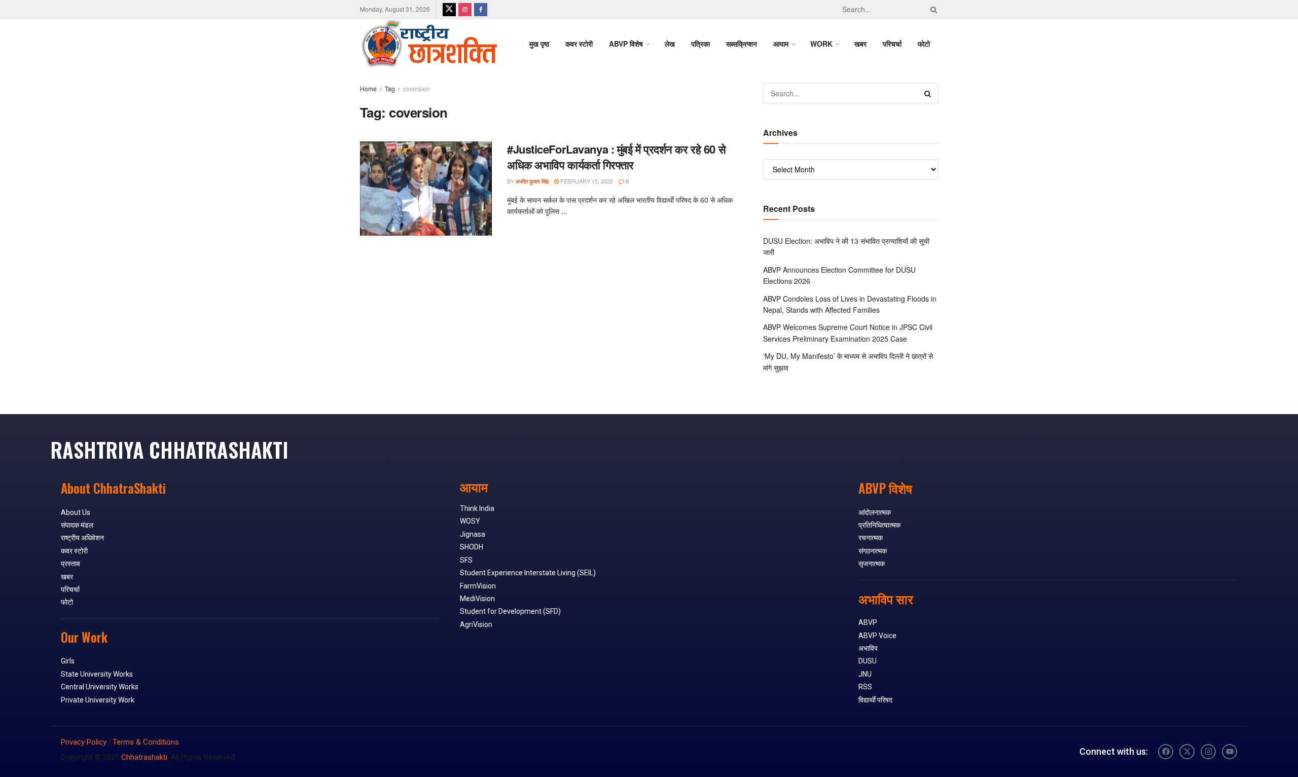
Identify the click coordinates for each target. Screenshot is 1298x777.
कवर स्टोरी (579, 44)
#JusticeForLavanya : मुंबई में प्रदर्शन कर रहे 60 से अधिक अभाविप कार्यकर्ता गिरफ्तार (616, 157)
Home (368, 88)
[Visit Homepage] (429, 43)
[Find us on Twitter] (449, 9)
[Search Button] (932, 9)
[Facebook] (1165, 751)
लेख (670, 44)
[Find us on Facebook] (480, 9)
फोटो (924, 44)
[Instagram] (1208, 751)
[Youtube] (1229, 751)
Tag (390, 88)
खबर (860, 44)
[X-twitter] (1187, 751)
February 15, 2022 (586, 181)
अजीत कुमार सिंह (532, 181)
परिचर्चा (892, 44)
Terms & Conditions (146, 742)
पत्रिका (700, 44)
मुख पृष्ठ (539, 44)
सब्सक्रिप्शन (741, 44)
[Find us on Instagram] (465, 9)
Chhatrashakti (144, 757)
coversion (416, 88)
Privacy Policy (83, 742)
